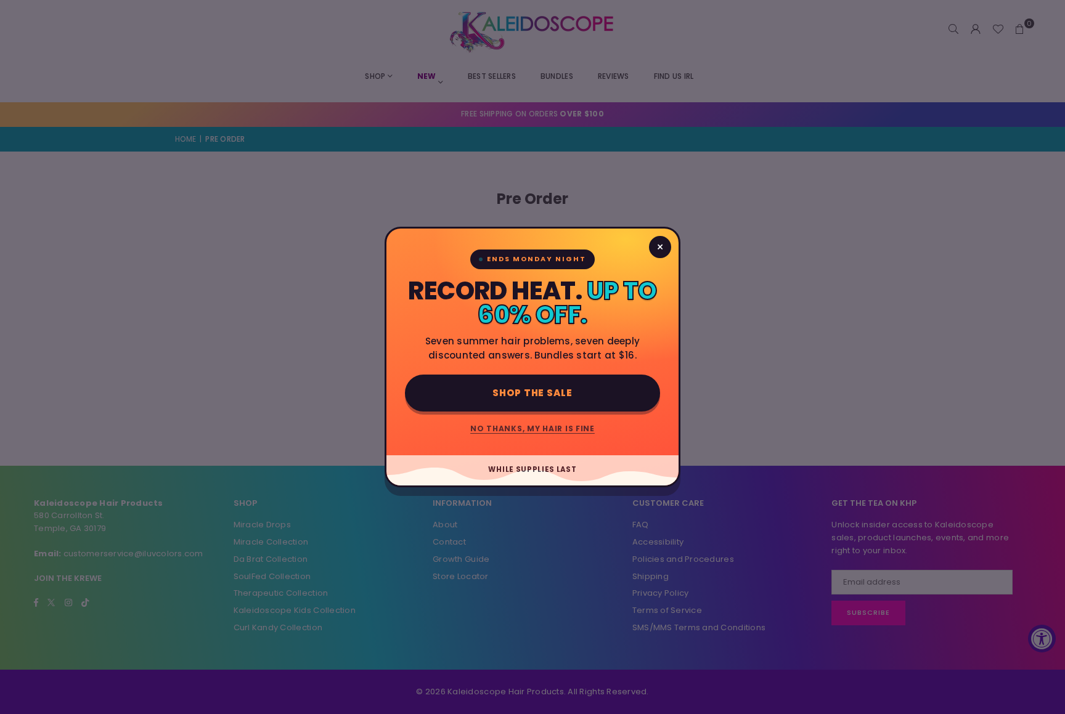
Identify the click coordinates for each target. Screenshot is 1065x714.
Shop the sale (532, 392)
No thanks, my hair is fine (532, 428)
